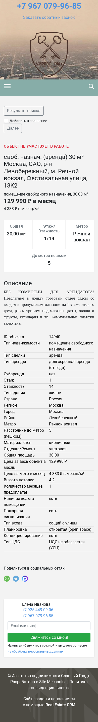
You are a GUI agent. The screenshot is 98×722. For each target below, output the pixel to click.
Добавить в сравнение (28, 121)
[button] (49, 17)
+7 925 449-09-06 (37, 609)
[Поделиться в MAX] (25, 579)
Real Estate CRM (60, 704)
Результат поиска (23, 110)
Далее (13, 128)
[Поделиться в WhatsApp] (7, 579)
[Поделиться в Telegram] (16, 579)
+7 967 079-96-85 (37, 615)
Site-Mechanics (52, 681)
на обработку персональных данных (35, 651)
